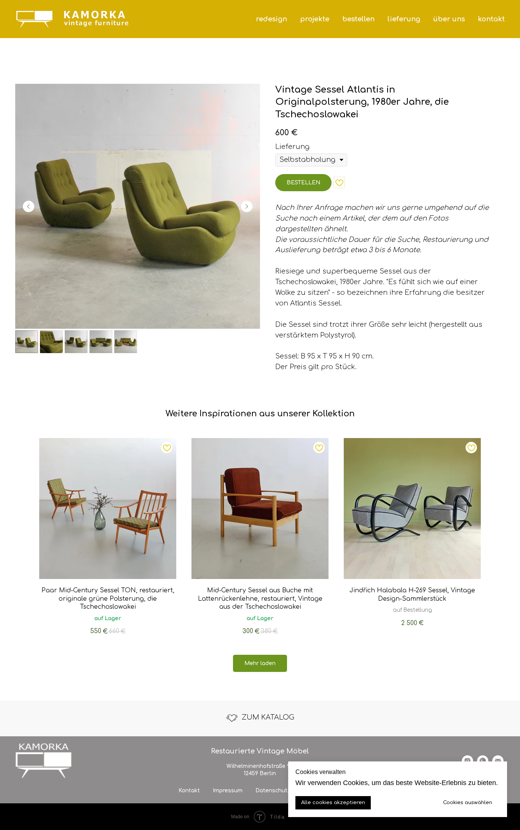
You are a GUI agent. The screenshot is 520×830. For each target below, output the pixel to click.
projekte (314, 19)
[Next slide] (246, 206)
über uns (449, 19)
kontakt (491, 19)
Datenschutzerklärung (286, 790)
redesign (271, 19)
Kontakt (189, 790)
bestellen (358, 19)
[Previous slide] (28, 206)
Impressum (227, 790)
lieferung (404, 19)
